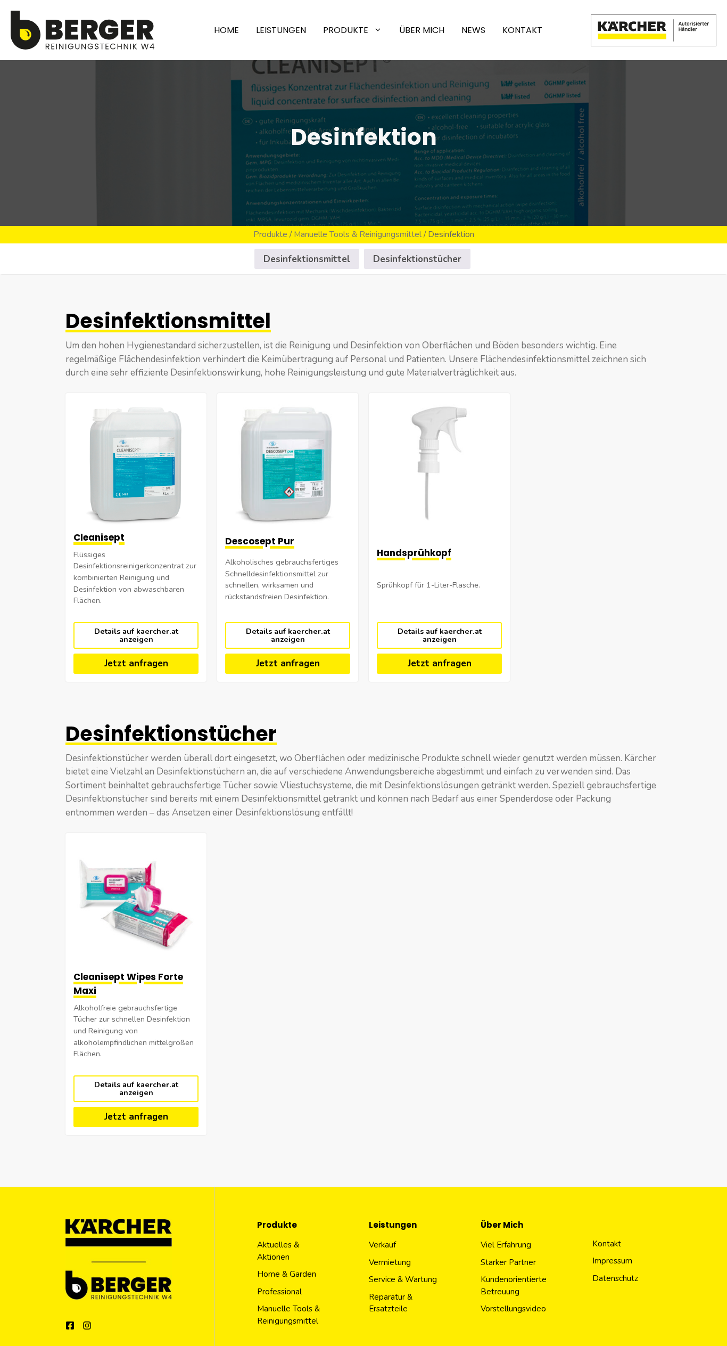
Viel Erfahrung (506, 1244)
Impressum (612, 1260)
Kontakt (522, 30)
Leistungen (281, 30)
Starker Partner (508, 1262)
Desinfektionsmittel (306, 259)
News (473, 30)
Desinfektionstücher (417, 259)
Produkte (345, 30)
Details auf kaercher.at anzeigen (136, 635)
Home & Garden (286, 1274)
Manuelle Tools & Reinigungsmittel (358, 234)
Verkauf (382, 1244)
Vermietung (390, 1262)
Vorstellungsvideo (513, 1308)
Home (226, 30)
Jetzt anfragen (136, 663)
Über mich (421, 30)
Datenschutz (615, 1278)
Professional (279, 1291)
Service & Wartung (403, 1279)
